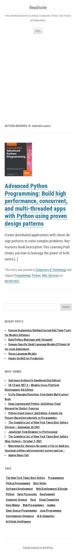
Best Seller (40, 483)
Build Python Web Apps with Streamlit (30, 339)
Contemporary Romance (20, 516)
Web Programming (33, 505)
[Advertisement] (38, 74)
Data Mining (13, 505)
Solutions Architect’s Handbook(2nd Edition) (34, 380)
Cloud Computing (49, 499)
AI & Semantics (46, 516)
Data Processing (27, 494)
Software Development (19, 488)
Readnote (38, 7)
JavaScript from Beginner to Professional (33, 431)
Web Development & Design (51, 488)
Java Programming (50, 510)
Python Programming (18, 483)
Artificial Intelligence (18, 521)
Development (47, 494)
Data (33, 499)
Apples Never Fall (18, 455)
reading (51, 505)
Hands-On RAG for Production (25, 358)
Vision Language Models (22, 353)
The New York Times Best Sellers (25, 477)
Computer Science (16, 499)
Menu (38, 30)
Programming (22, 275)
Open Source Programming (21, 510)
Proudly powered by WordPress (38, 547)
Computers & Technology (50, 270)
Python (36, 275)
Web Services (50, 275)
